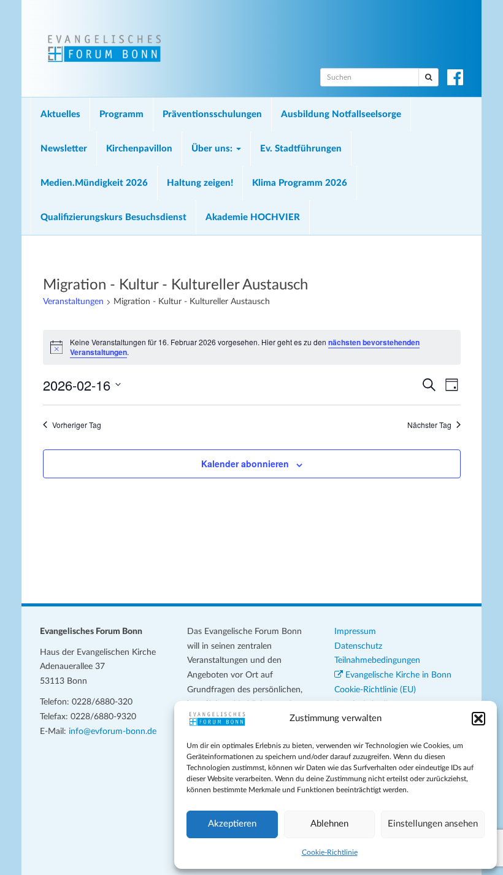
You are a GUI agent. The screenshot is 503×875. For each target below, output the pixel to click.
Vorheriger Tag (76, 425)
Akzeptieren (232, 823)
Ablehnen (329, 823)
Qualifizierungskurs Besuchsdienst (113, 217)
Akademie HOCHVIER (252, 217)
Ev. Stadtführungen (301, 148)
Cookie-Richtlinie (330, 852)
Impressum (355, 631)
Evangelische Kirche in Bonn (397, 675)
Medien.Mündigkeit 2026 (94, 183)
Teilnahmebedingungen (377, 660)
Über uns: (213, 148)
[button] (478, 719)
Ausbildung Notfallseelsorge (341, 114)
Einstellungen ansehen (433, 823)
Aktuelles (60, 114)
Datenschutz (358, 646)
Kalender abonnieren (245, 463)
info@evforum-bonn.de (112, 731)
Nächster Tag (429, 425)
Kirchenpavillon (139, 148)
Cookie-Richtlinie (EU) (375, 690)
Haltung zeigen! (200, 183)
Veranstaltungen (73, 301)
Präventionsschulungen (212, 114)
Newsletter (63, 148)
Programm (121, 114)
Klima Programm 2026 (299, 183)
